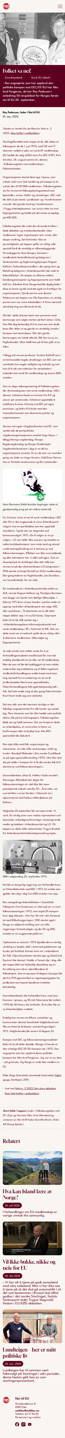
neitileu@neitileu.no (27, 1411)
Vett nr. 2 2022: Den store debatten (35, 1088)
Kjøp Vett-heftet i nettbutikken (22, 1093)
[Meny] (60, 6)
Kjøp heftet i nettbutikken (25, 133)
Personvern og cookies (28, 1417)
